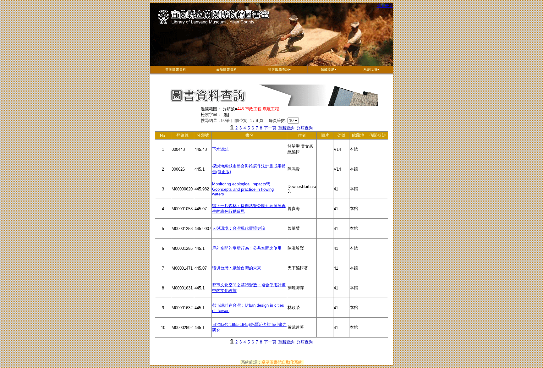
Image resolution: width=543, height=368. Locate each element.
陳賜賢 (302, 173)
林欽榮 (302, 311)
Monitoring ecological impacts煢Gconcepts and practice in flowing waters (243, 189)
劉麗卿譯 (302, 291)
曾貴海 (302, 212)
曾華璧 (302, 232)
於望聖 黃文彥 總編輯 (302, 151)
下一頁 (270, 128)
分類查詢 (304, 128)
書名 (243, 136)
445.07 (203, 212)
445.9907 (203, 232)
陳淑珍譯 (302, 252)
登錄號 (185, 136)
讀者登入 (385, 5)
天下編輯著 (302, 272)
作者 (307, 136)
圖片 (327, 136)
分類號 (204, 136)
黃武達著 (302, 331)
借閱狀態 (378, 136)
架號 (343, 136)
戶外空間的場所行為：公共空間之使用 (247, 248)
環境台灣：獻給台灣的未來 (236, 268)
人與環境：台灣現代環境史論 (238, 228)
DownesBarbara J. (302, 191)
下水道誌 (220, 149)
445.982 (203, 193)
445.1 (203, 173)
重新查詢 (286, 128)
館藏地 (359, 136)
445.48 (203, 153)
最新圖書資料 (226, 69)
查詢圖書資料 (175, 69)
